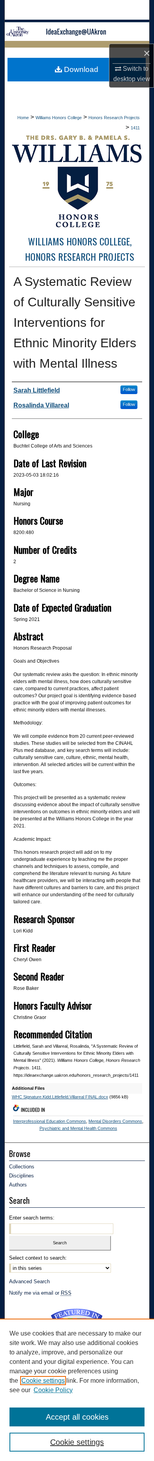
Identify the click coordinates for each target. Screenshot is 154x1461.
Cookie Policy (53, 1390)
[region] (77, 1390)
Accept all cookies (77, 1417)
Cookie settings (43, 1380)
